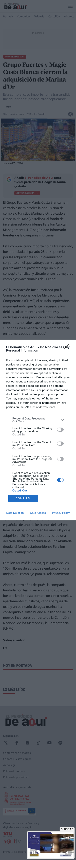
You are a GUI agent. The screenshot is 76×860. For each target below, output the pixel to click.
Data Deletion (15, 512)
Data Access (38, 512)
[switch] (60, 430)
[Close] (68, 347)
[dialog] (38, 430)
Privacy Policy (61, 512)
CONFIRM (23, 498)
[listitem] (38, 420)
